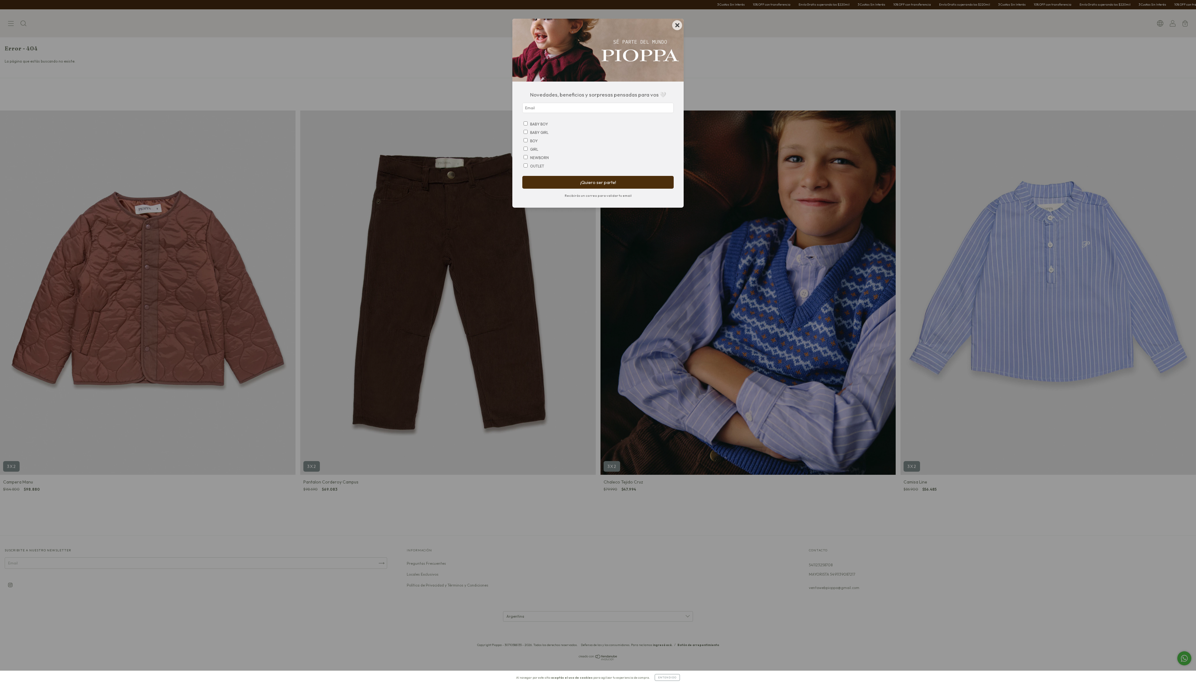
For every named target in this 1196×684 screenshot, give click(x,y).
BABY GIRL (539, 132)
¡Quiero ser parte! (598, 182)
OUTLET (537, 166)
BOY (534, 141)
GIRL (534, 149)
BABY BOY (539, 124)
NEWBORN (539, 157)
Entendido (667, 677)
